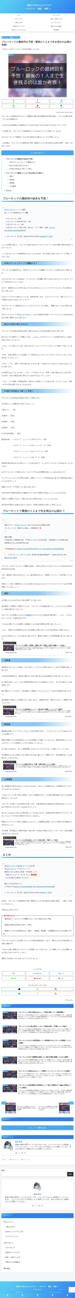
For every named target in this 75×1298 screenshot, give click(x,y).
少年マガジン (16, 37)
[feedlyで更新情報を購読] (19, 993)
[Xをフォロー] (56, 989)
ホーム (13, 1289)
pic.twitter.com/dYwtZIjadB (43, 887)
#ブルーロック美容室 (14, 866)
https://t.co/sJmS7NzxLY (26, 549)
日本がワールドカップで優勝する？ (22, 162)
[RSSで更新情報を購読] (56, 993)
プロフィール (19, 1292)
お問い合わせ (37, 1289)
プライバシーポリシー (55, 1292)
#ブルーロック (9, 210)
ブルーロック (6, 37)
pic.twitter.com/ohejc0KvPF (15, 230)
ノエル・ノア (38, 337)
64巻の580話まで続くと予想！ (21, 169)
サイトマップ (62, 1289)
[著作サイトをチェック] (19, 989)
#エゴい (52, 227)
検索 (3, 1170)
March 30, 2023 (10, 558)
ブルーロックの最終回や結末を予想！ (20, 159)
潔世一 (11, 176)
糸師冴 (28, 615)
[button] (61, 106)
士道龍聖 (12, 186)
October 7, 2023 (45, 892)
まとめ (8, 190)
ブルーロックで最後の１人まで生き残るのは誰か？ (25, 173)
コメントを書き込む (37, 1128)
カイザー (23, 314)
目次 (36, 153)
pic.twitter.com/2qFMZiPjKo (53, 549)
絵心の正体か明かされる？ (19, 165)
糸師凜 (11, 180)
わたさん (18, 1141)
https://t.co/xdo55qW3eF (23, 887)
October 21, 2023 (46, 236)
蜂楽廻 (11, 183)
